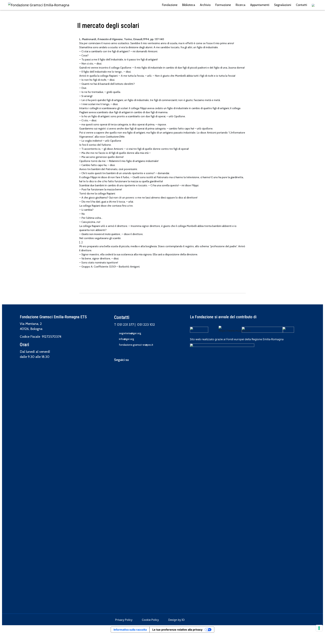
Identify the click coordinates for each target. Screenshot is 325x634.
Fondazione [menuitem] (169, 5)
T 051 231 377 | (125, 324)
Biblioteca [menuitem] (188, 5)
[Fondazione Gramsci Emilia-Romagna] (38, 5)
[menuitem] (313, 5)
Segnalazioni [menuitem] (282, 5)
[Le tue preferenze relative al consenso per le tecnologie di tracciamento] (319, 628)
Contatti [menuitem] (301, 5)
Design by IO (176, 620)
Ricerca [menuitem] (240, 5)
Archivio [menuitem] (205, 5)
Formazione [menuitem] (223, 5)
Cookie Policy (150, 620)
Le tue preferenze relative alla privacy (177, 629)
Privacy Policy (123, 620)
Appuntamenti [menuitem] (259, 5)
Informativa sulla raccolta (130, 629)
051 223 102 (146, 324)
